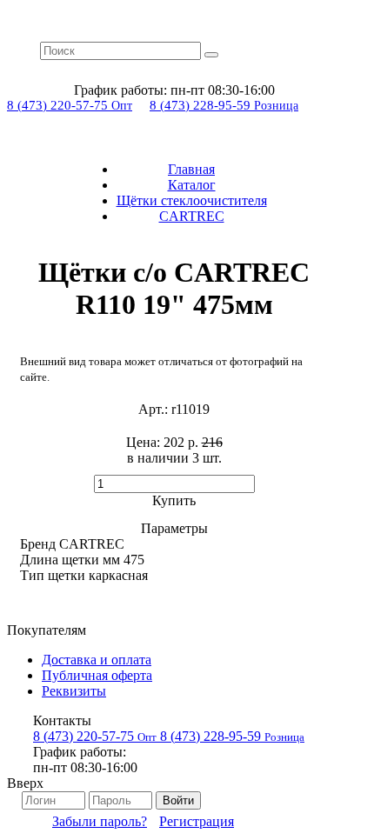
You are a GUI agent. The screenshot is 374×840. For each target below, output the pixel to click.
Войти (178, 800)
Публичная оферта (97, 675)
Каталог (192, 184)
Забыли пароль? (99, 821)
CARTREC (191, 216)
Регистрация (196, 821)
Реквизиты (74, 690)
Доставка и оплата (96, 659)
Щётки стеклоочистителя (192, 200)
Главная (191, 169)
